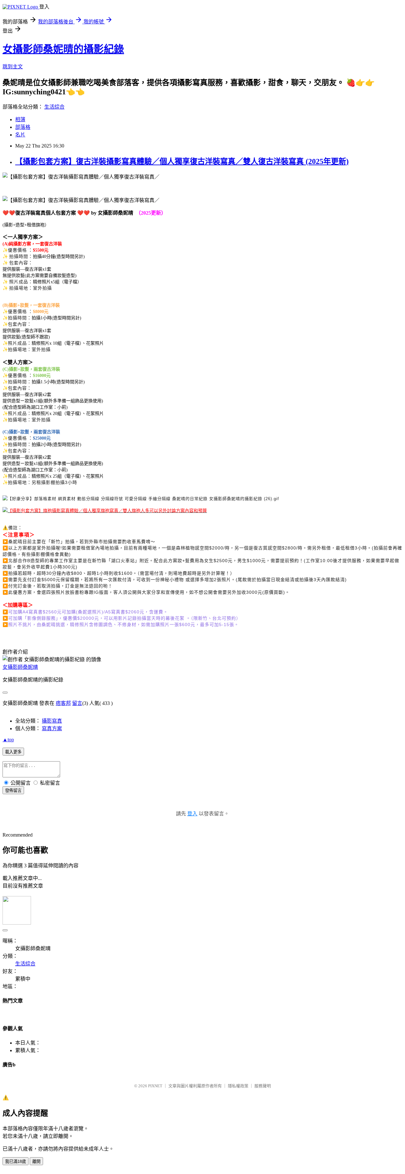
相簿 (20, 119)
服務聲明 (262, 1085)
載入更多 (13, 752)
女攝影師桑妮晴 (20, 667)
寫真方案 (52, 728)
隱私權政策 (238, 1085)
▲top (8, 739)
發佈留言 (13, 790)
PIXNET (155, 1085)
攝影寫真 (52, 721)
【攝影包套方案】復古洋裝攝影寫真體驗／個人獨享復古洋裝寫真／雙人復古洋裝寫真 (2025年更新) (182, 161)
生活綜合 (54, 107)
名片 (20, 134)
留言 (77, 703)
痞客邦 (63, 703)
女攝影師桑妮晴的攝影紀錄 (63, 49)
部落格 (22, 127)
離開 (36, 1161)
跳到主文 (13, 66)
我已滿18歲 (15, 1161)
